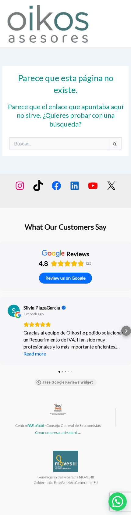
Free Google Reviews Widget (68, 382)
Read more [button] (34, 353)
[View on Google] (14, 311)
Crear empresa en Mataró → (58, 432)
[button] (5, 331)
